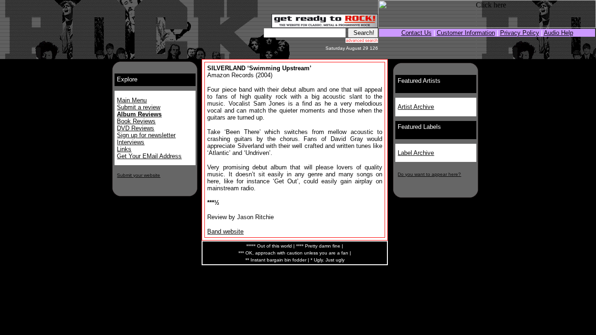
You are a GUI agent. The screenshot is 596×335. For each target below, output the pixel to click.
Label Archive (416, 152)
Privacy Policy (519, 32)
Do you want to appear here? (429, 174)
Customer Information (466, 32)
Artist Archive (416, 106)
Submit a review (138, 107)
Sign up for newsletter (146, 135)
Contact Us (416, 32)
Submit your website (138, 175)
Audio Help (558, 32)
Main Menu (132, 100)
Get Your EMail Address (149, 156)
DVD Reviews (135, 128)
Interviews (130, 142)
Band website (225, 231)
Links (124, 149)
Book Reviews (136, 121)
